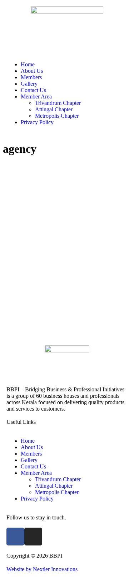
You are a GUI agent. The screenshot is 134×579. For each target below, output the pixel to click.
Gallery (29, 84)
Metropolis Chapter (57, 116)
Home (28, 64)
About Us (32, 71)
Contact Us (33, 90)
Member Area (36, 96)
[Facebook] (15, 536)
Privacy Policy (37, 122)
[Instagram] (33, 536)
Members (31, 77)
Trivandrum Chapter (58, 103)
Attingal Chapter (54, 109)
